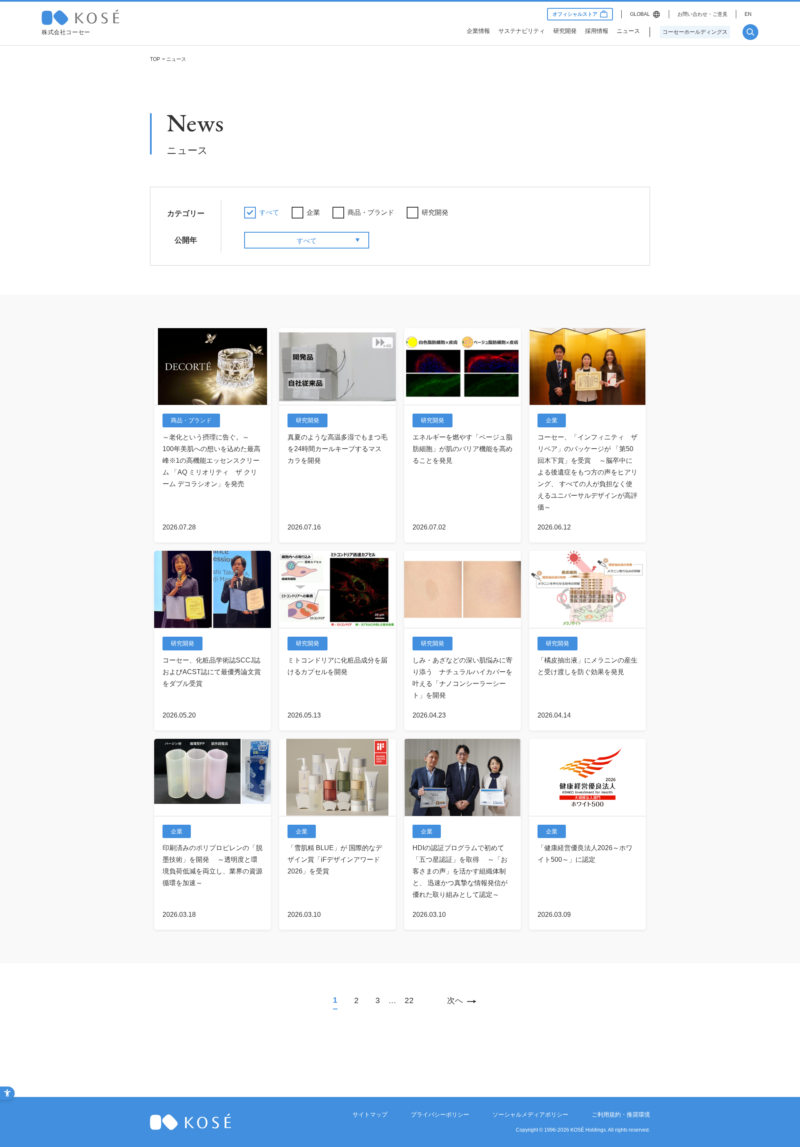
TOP (155, 59)
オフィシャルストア (575, 14)
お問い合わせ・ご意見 (703, 14)
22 (409, 1000)
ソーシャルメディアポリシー (530, 1114)
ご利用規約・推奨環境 (621, 1114)
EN (748, 14)
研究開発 (435, 212)
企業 (313, 212)
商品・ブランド (371, 212)
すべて (269, 212)
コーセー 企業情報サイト (80, 17)
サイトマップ (370, 1114)
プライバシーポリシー (440, 1114)
